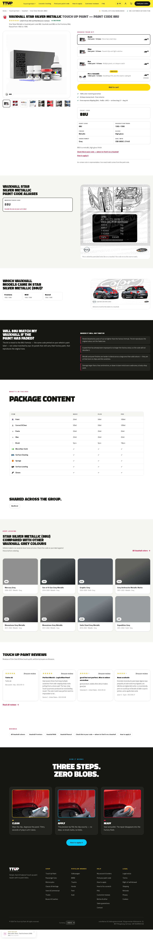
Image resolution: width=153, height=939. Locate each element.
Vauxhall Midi (51, 734)
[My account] (125, 3)
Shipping (126, 886)
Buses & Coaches (52, 899)
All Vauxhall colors (140, 550)
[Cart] (131, 3)
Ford (72, 890)
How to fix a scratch (104, 886)
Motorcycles (50, 882)
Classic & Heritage (52, 886)
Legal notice (127, 873)
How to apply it (82, 155)
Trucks (48, 895)
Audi (72, 895)
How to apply (77, 3)
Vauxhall (25, 11)
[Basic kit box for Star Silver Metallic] (6, 103)
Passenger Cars (51, 878)
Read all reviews (9, 704)
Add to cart (114, 87)
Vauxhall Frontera (35, 734)
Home (5, 11)
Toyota (73, 882)
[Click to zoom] (36, 64)
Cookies (125, 899)
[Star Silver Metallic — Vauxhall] (15, 103)
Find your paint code (61, 3)
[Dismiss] (34, 932)
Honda (73, 886)
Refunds (126, 890)
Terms (125, 878)
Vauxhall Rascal (66, 734)
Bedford (14, 506)
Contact (100, 907)
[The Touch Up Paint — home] (8, 4)
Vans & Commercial (52, 890)
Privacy (125, 895)
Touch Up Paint (29, 3)
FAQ (103, 3)
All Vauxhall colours (18, 734)
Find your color (142, 3)
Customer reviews (92, 3)
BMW (73, 878)
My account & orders (104, 873)
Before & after (102, 899)
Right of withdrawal (130, 882)
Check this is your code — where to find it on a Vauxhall (98, 152)
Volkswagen (75, 873)
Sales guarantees (103, 903)
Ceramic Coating (45, 3)
